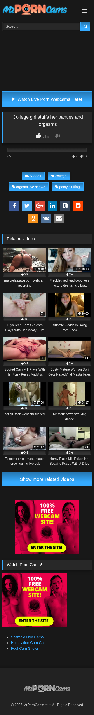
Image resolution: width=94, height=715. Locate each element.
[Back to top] (80, 701)
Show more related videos (47, 479)
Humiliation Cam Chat (29, 643)
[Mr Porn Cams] (38, 10)
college (61, 176)
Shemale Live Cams (27, 637)
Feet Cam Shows (25, 648)
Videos (35, 176)
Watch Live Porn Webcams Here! (49, 99)
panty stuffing (69, 187)
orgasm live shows (30, 187)
